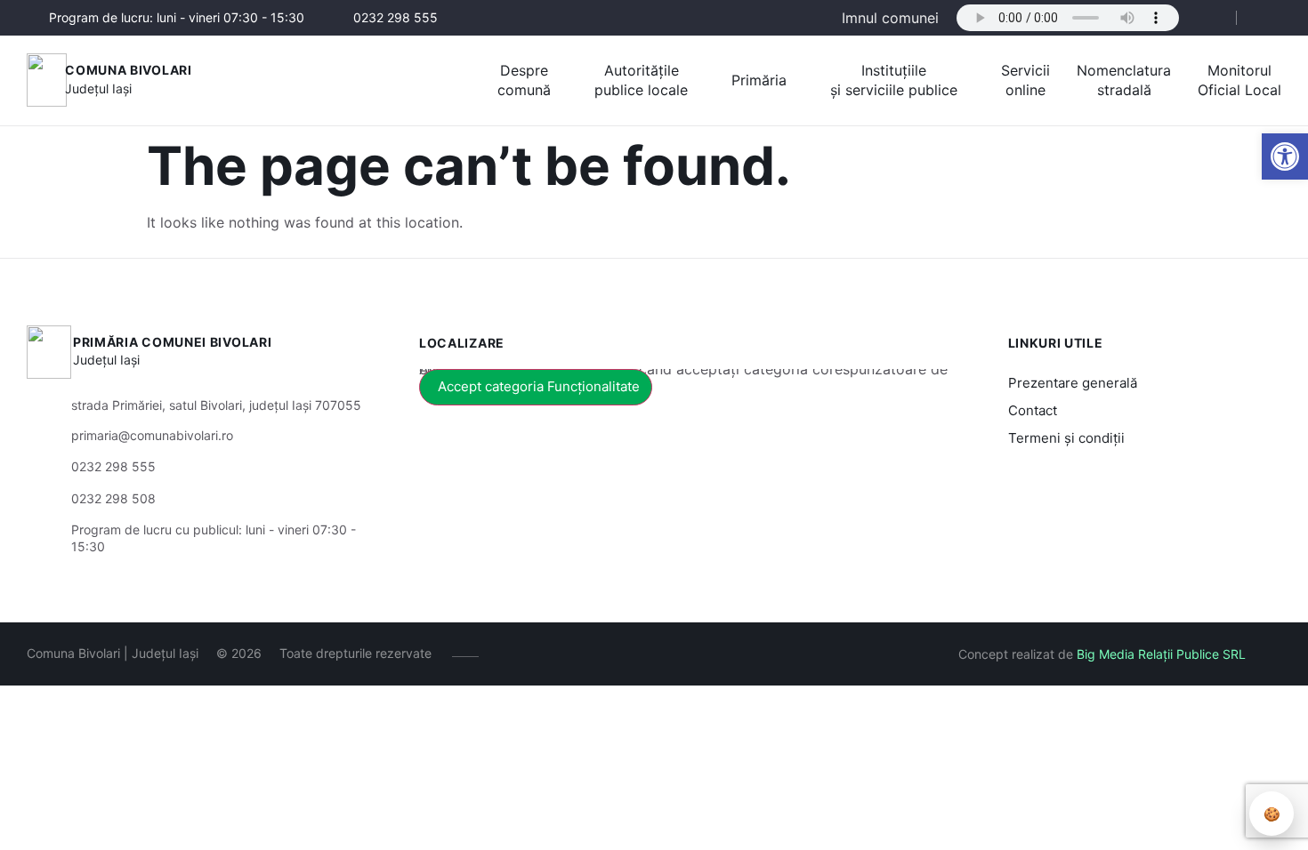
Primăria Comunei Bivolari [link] (172, 341)
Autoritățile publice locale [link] (641, 80)
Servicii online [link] (1025, 80)
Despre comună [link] (524, 80)
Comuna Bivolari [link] (128, 69)
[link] (1285, 156)
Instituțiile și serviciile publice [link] (893, 80)
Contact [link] (1032, 410)
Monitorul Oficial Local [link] (1239, 80)
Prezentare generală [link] (1072, 382)
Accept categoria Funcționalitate (539, 386)
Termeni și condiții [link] (1066, 437)
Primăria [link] (759, 80)
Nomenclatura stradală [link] (1124, 80)
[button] (1207, 18)
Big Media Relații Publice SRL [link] (1161, 654)
